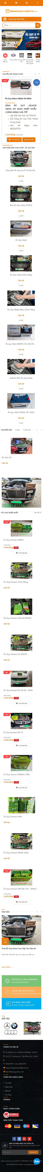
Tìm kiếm (8, 1083)
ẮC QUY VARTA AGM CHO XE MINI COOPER (29, 61)
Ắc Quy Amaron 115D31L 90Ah (16, 853)
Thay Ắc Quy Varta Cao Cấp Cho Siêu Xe (19, 948)
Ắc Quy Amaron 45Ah (13, 816)
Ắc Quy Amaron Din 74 (13, 732)
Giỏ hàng (8, 1095)
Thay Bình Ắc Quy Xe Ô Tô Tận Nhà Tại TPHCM (21, 170)
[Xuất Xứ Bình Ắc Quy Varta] (21, 367)
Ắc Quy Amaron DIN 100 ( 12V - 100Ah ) (20, 889)
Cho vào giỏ (22, 553)
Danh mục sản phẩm (16, 19)
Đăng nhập (8, 1087)
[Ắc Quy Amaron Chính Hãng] (21, 570)
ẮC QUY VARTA (13, 59)
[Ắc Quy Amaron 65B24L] (21, 528)
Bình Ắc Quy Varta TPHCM (21, 205)
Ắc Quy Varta (21, 240)
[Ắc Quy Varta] (21, 229)
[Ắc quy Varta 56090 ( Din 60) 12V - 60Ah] (21, 332)
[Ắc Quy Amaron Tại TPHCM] (21, 643)
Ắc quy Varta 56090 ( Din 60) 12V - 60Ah (21, 344)
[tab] (7, 430)
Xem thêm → (7, 967)
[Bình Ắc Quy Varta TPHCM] (21, 194)
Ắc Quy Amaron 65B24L (14, 540)
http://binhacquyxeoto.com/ (15, 1072)
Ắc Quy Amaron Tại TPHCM (15, 654)
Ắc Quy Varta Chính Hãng (21, 275)
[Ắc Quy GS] (21, 446)
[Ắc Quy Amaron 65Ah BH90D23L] (21, 607)
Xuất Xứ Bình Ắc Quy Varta (21, 378)
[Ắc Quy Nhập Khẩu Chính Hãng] (21, 298)
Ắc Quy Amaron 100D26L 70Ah (17, 774)
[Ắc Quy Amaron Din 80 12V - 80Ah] (21, 679)
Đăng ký (8, 1091)
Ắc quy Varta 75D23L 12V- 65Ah (21, 412)
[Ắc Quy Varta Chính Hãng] (21, 263)
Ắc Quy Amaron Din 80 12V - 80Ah (18, 690)
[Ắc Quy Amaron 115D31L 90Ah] (21, 841)
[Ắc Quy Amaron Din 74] (21, 721)
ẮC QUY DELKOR (38, 60)
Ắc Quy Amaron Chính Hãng (16, 582)
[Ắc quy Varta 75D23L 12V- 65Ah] (21, 401)
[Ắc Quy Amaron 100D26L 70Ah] (21, 763)
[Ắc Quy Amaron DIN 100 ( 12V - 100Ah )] (21, 877)
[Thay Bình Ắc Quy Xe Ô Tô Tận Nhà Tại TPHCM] (21, 159)
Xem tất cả (37, 512)
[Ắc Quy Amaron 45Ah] (21, 805)
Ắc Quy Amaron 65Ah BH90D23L (18, 618)
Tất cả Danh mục (5, 60)
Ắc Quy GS (6, 457)
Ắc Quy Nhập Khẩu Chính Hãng (21, 309)
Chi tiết (21, 181)
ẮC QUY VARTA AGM (21, 60)
